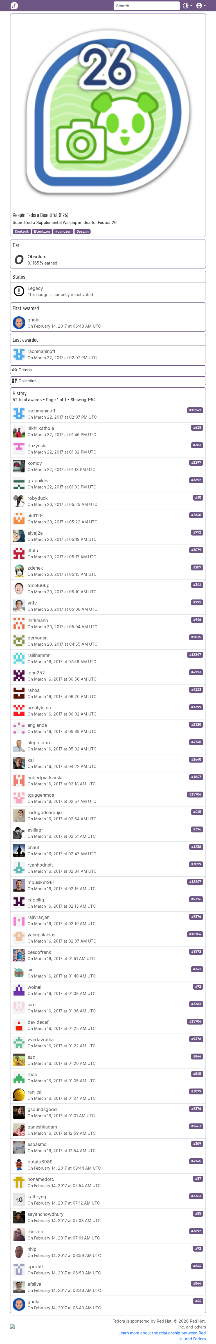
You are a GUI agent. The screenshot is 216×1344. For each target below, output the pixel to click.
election (42, 231)
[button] (187, 5)
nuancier (63, 231)
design (83, 231)
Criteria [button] (25, 369)
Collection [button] (28, 380)
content (22, 231)
